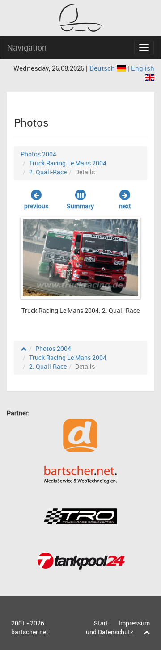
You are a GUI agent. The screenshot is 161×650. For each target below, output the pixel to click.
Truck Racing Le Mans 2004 (67, 163)
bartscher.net (29, 632)
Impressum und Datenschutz (118, 627)
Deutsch (103, 67)
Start (101, 623)
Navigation (27, 47)
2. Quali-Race (48, 172)
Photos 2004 (38, 154)
